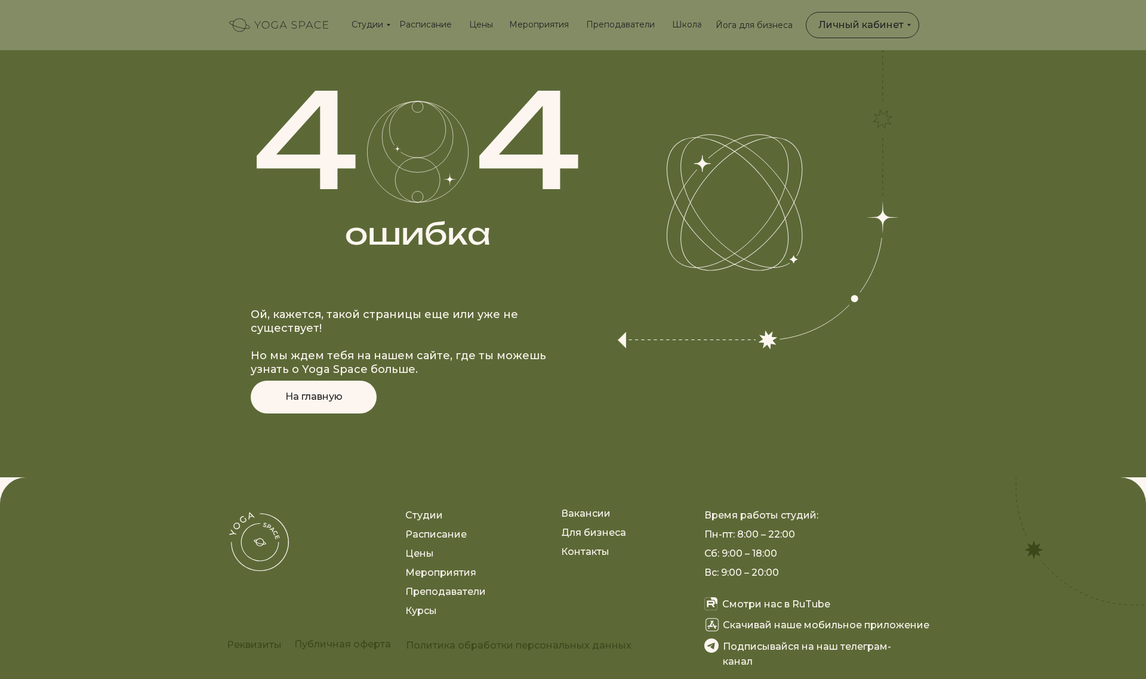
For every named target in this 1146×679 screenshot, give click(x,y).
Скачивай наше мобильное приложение (826, 625)
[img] (279, 25)
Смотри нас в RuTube (776, 604)
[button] (254, 645)
